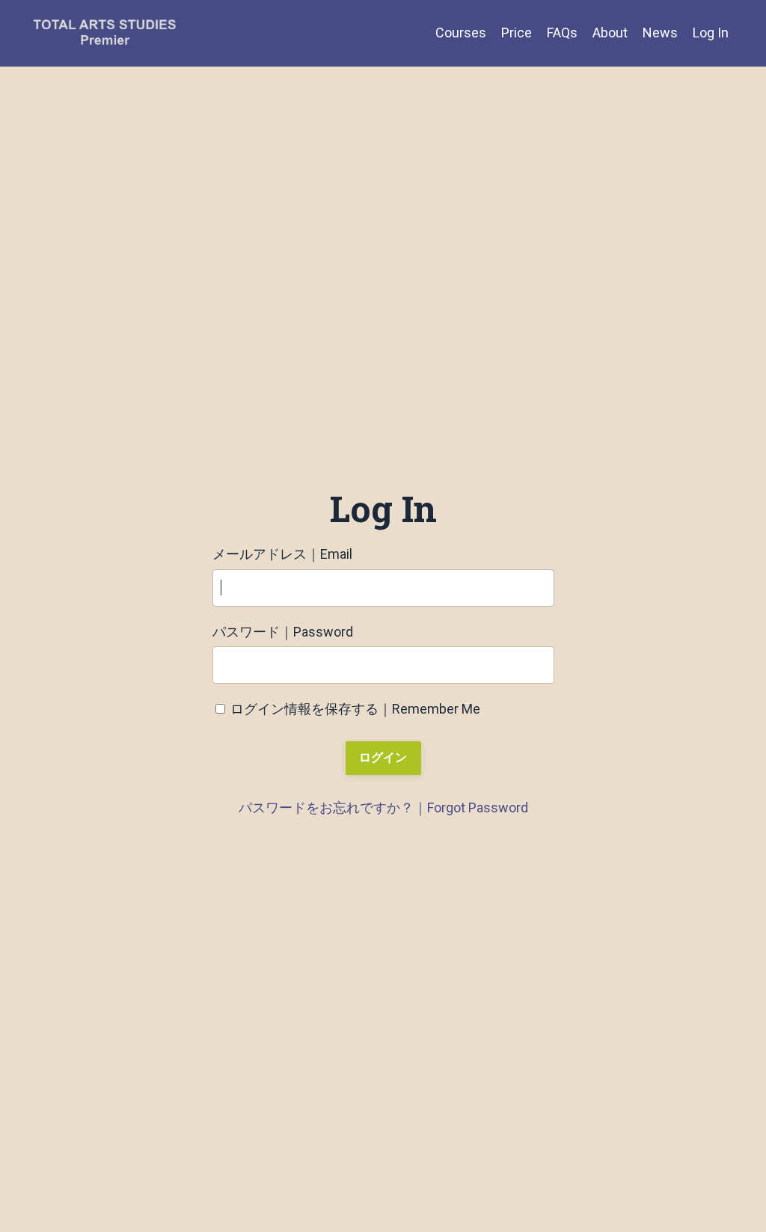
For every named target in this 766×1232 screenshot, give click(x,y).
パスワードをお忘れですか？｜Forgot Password (383, 807)
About (610, 32)
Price (516, 32)
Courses (460, 32)
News (660, 32)
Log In (711, 32)
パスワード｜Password (282, 632)
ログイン (383, 757)
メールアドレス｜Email (282, 554)
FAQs (562, 32)
